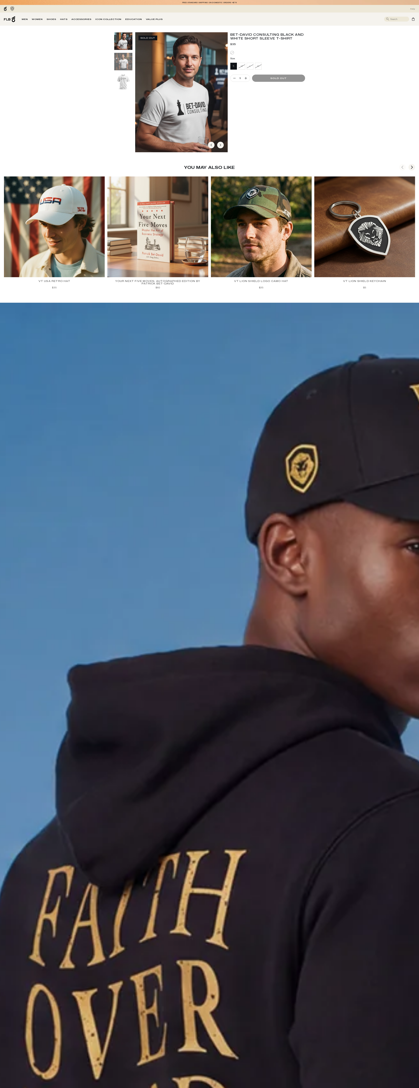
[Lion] (12, 9)
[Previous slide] (402, 167)
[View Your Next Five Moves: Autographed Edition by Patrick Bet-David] (157, 226)
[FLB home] (9, 19)
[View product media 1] (123, 41)
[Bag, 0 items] (413, 19)
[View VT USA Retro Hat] (54, 226)
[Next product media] (220, 145)
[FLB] (6, 9)
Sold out (278, 78)
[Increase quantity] (246, 78)
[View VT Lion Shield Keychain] (364, 226)
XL (258, 66)
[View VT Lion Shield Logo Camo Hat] (261, 226)
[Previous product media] (211, 145)
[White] (232, 52)
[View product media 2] (123, 61)
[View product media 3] (123, 82)
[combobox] (399, 19)
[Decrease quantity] (234, 78)
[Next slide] (411, 167)
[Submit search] (388, 19)
